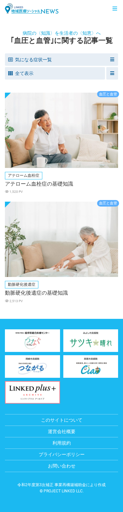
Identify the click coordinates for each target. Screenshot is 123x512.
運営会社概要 (61, 431)
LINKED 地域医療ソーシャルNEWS (31, 8)
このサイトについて (61, 420)
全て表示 (24, 73)
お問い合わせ (61, 465)
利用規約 (61, 443)
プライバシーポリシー (62, 454)
